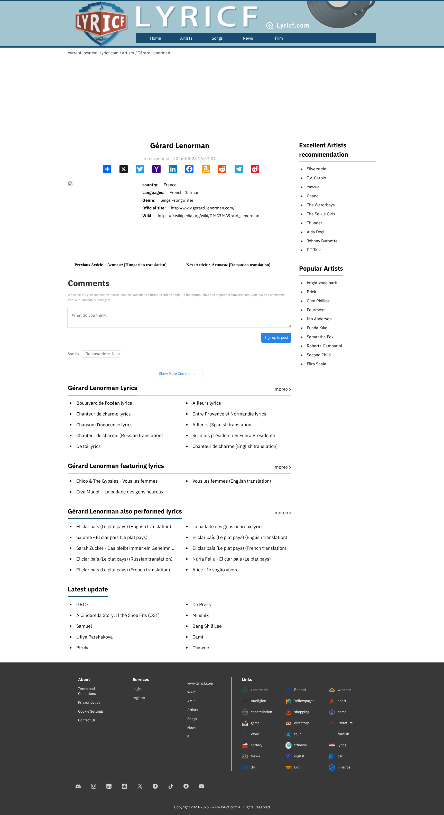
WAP (191, 692)
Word (254, 734)
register (139, 697)
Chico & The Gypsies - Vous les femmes (117, 481)
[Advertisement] (222, 97)
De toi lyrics (88, 446)
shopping (301, 712)
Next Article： (228, 265)
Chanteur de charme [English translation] (235, 446)
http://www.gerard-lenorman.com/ (203, 207)
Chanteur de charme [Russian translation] (119, 435)
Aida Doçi (315, 231)
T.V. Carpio (316, 177)
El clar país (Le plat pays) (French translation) (239, 548)
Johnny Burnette (322, 240)
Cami (197, 637)
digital (298, 756)
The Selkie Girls (321, 213)
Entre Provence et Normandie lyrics (229, 414)
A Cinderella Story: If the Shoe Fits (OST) (118, 615)
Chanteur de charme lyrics (103, 414)
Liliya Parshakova (94, 637)
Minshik (200, 615)
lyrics (341, 745)
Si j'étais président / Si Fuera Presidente (233, 435)
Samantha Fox (320, 336)
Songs (217, 38)
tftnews (300, 745)
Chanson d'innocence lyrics (104, 425)
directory (301, 723)
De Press (201, 604)
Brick (311, 291)
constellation (261, 712)
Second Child (319, 354)
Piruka (83, 648)
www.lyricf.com (200, 683)
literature (345, 723)
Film (279, 38)
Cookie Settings (91, 711)
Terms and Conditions (87, 691)
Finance (343, 767)
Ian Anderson (319, 318)
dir (252, 767)
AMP (191, 701)
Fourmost (316, 309)
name (342, 712)
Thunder (314, 222)
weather (344, 689)
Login (137, 688)
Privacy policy (89, 702)
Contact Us (87, 720)
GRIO (82, 604)
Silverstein (316, 168)
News (248, 38)
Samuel (84, 626)
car (340, 756)
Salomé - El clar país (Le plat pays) (111, 537)
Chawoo (200, 648)
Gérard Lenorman (153, 52)
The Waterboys (321, 204)
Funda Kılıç (317, 327)
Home (155, 38)
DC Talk (314, 249)
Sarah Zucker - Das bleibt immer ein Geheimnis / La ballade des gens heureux (156, 548)
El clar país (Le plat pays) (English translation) (123, 526)
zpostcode (259, 689)
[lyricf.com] (99, 24)
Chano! (313, 195)
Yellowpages (303, 700)
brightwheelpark (322, 282)
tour (297, 734)
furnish (343, 734)
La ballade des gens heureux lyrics (228, 526)
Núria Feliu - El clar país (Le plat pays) (231, 559)
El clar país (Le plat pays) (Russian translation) (124, 559)
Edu (296, 767)
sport (341, 700)
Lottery (256, 745)
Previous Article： (120, 265)
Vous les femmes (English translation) (231, 481)
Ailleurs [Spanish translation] (222, 425)
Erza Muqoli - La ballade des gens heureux (119, 492)
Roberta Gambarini (324, 345)
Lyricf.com (109, 52)
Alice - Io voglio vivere (215, 570)
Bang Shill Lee (207, 626)
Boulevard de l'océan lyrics (104, 403)
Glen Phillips (318, 300)
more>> (283, 389)
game (255, 723)
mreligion (258, 700)
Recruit (299, 689)
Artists (186, 38)
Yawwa (313, 186)
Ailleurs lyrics (206, 403)
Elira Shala (316, 363)
